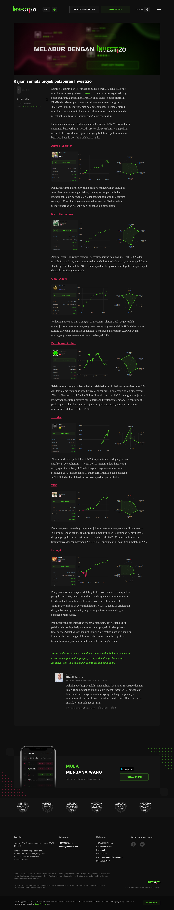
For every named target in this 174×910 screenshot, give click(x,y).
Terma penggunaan (104, 843)
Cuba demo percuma (84, 9)
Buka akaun (115, 9)
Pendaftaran (134, 777)
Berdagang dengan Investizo (31, 106)
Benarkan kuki (151, 903)
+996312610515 (66, 843)
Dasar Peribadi (40, 904)
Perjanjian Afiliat (103, 861)
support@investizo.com (68, 847)
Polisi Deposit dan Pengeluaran (109, 857)
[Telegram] (142, 844)
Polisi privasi (101, 854)
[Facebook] (133, 844)
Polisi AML (100, 850)
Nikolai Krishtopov (74, 677)
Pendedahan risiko (104, 846)
